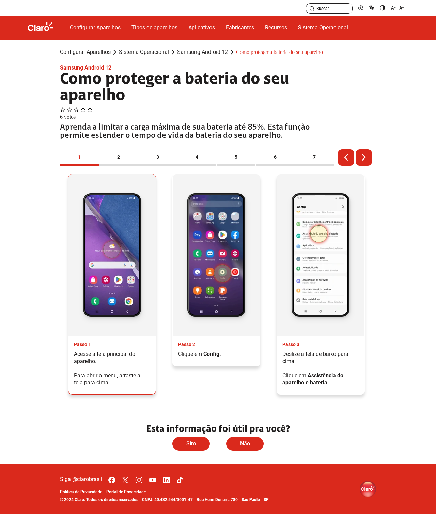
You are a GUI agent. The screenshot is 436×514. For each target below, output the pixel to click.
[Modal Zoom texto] (397, 7)
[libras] (371, 7)
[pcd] (360, 7)
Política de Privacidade (81, 491)
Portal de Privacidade (126, 491)
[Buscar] (312, 8)
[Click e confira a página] (46, 28)
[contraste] (382, 7)
